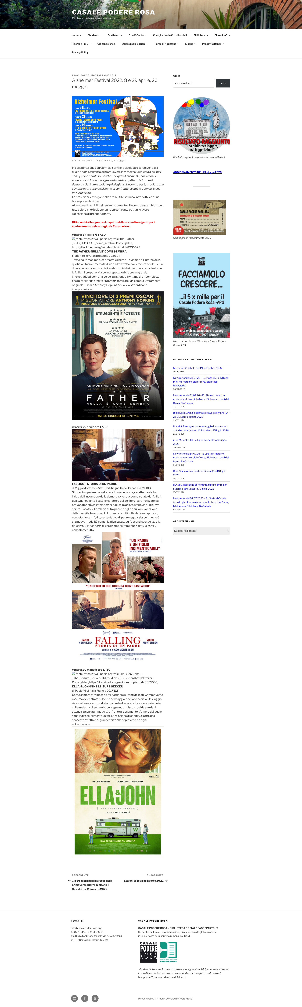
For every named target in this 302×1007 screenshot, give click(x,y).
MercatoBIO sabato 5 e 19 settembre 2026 (197, 368)
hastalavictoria (104, 75)
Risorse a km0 (80, 43)
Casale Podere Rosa (113, 12)
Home (75, 35)
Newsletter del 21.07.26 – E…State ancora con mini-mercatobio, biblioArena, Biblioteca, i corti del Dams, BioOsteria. (201, 399)
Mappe (189, 43)
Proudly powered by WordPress (174, 998)
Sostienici (114, 35)
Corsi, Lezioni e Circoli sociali (170, 35)
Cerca (176, 75)
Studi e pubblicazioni (133, 43)
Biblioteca (199, 35)
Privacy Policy (80, 52)
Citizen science (106, 43)
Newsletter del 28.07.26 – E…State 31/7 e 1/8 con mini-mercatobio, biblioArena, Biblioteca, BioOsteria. (200, 381)
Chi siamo (93, 35)
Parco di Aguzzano (165, 43)
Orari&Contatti (137, 35)
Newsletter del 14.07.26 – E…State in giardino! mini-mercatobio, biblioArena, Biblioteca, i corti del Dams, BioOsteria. (201, 457)
